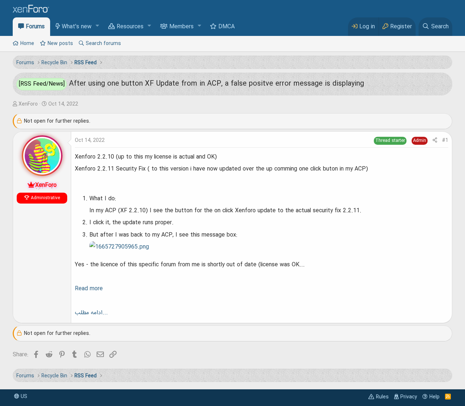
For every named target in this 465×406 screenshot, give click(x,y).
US (23, 397)
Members (181, 26)
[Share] (435, 140)
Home (27, 44)
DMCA (226, 26)
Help (434, 397)
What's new (77, 26)
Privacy (408, 397)
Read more (89, 288)
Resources (130, 26)
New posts (60, 44)
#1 (445, 140)
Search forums (103, 44)
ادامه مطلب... (91, 312)
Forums (35, 26)
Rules (382, 397)
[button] (97, 26)
